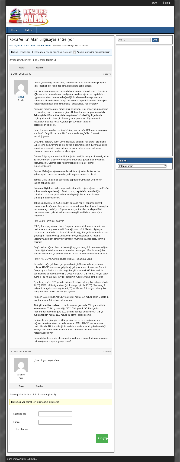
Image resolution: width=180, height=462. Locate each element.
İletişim (167, 2)
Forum (154, 2)
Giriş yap (102, 438)
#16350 (107, 351)
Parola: (16, 422)
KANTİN (35, 45)
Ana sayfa (14, 45)
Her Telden (45, 45)
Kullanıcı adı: (20, 414)
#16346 (107, 73)
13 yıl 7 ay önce (64, 52)
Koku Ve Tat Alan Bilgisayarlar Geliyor (41, 39)
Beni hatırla (22, 429)
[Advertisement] (144, 100)
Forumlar (25, 45)
